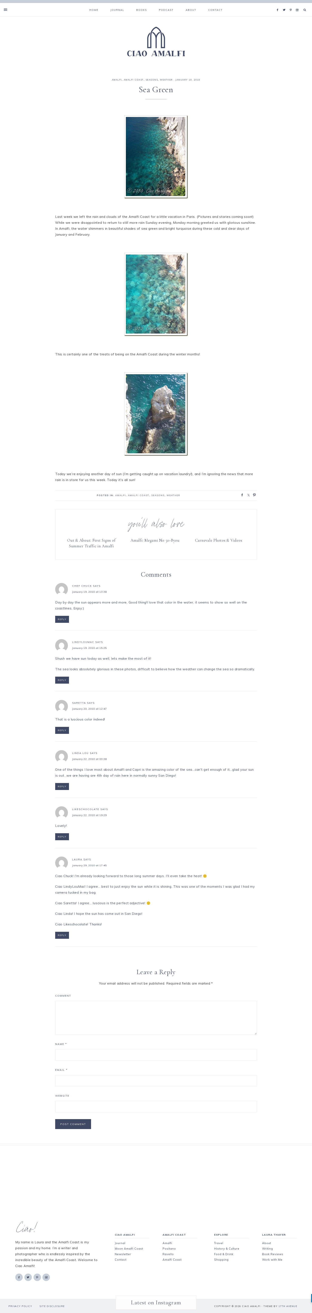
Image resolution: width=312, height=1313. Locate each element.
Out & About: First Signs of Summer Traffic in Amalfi (91, 543)
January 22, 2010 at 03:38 (89, 759)
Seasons (152, 79)
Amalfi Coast (134, 79)
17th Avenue (287, 1306)
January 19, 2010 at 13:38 (89, 591)
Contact (120, 1259)
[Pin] (253, 494)
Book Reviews (272, 1254)
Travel (218, 1243)
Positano (169, 1248)
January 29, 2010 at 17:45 (89, 865)
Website (62, 1095)
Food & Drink (223, 1254)
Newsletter (123, 1254)
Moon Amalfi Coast (129, 1248)
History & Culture (226, 1248)
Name (61, 1044)
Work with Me (272, 1259)
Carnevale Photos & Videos (218, 540)
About (266, 1243)
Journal (120, 1243)
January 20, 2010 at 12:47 (89, 708)
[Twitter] (285, 4)
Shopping (221, 1259)
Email (61, 1069)
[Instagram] (298, 4)
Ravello (168, 1254)
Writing (267, 1248)
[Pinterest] (291, 4)
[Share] (240, 494)
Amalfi (117, 79)
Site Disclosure (52, 1306)
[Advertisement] (148, 1175)
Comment (63, 995)
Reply (62, 619)
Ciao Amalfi (156, 42)
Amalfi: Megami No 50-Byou (155, 540)
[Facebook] (278, 4)
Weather (166, 79)
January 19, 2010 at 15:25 (89, 648)
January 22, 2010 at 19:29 (89, 815)
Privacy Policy (20, 1306)
